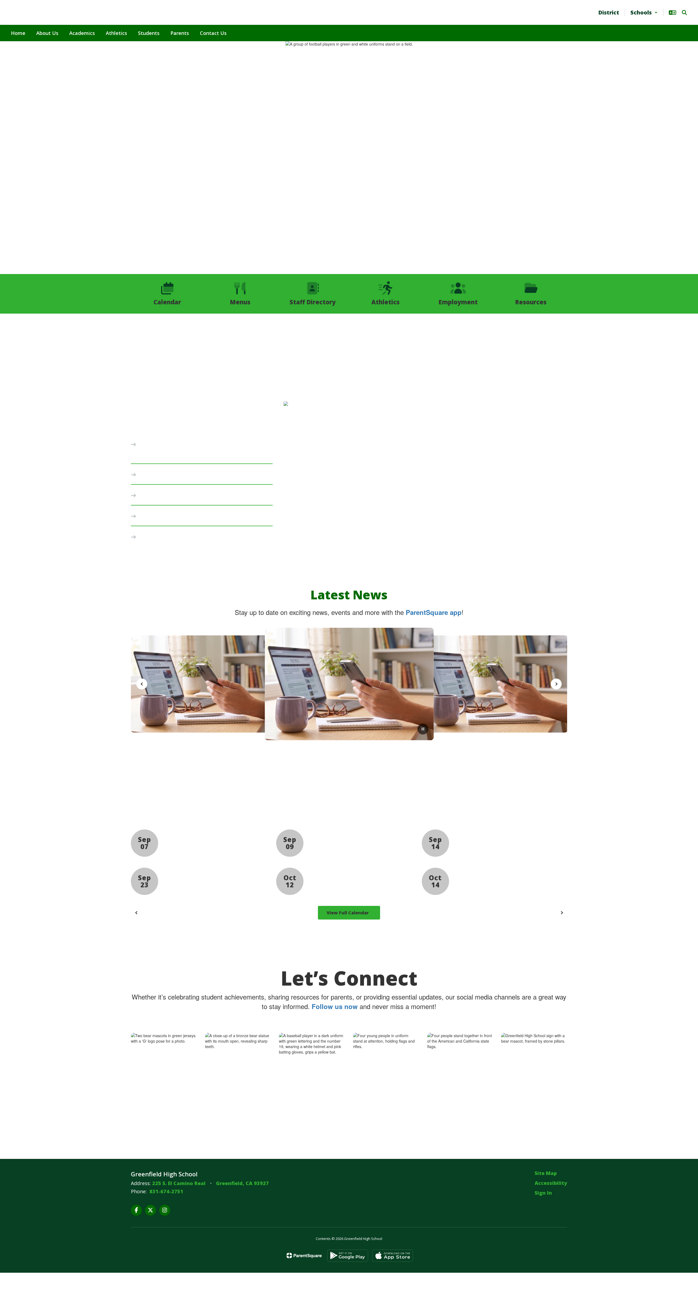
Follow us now (335, 1006)
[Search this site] (684, 12)
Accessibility (551, 1183)
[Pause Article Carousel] (422, 730)
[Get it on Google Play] (347, 1256)
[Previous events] (136, 912)
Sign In (543, 1192)
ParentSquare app (434, 612)
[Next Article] (556, 684)
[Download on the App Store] (392, 1256)
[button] (644, 12)
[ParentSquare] (304, 1255)
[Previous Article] (141, 684)
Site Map (546, 1173)
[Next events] (561, 912)
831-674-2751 (166, 1191)
